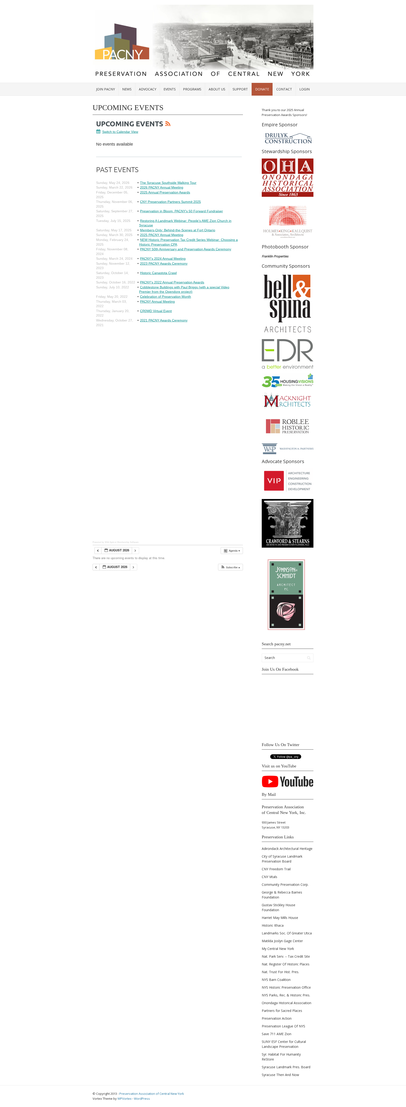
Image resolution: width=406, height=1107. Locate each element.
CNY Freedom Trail (276, 869)
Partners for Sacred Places (282, 1010)
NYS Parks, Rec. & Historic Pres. (286, 995)
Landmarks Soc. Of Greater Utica (287, 933)
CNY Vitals (269, 877)
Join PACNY (105, 89)
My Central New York (278, 948)
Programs (192, 89)
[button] (230, 567)
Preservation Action (277, 1018)
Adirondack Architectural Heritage (287, 848)
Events (170, 89)
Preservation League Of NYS (283, 1026)
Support (240, 89)
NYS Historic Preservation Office (286, 987)
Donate (262, 89)
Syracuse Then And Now (280, 1074)
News (127, 89)
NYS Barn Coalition (276, 979)
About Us (217, 89)
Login (304, 89)
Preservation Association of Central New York (151, 1094)
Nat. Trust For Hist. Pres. (280, 972)
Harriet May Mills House (280, 917)
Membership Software (128, 542)
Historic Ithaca (273, 925)
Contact (284, 89)
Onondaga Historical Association (286, 1003)
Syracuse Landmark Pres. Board (286, 1067)
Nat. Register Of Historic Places (285, 964)
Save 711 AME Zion (276, 1034)
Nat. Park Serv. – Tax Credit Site (286, 956)
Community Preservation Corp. (285, 884)
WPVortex (124, 1098)
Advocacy (147, 89)
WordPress (142, 1098)
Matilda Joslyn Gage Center (282, 941)
